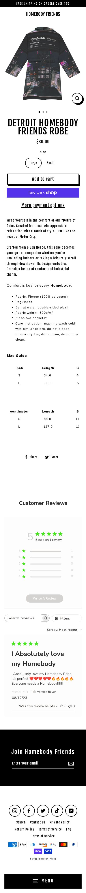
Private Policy (60, 822)
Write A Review (44, 598)
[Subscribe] (70, 763)
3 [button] (47, 112)
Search (21, 822)
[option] (43, 64)
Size (43, 152)
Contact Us (37, 822)
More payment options (43, 205)
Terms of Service (50, 829)
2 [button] (44, 112)
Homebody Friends (43, 14)
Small (51, 163)
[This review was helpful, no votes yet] (61, 706)
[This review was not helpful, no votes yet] (69, 706)
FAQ (68, 829)
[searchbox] (23, 618)
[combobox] (64, 630)
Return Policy (24, 829)
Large (33, 163)
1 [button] (40, 112)
